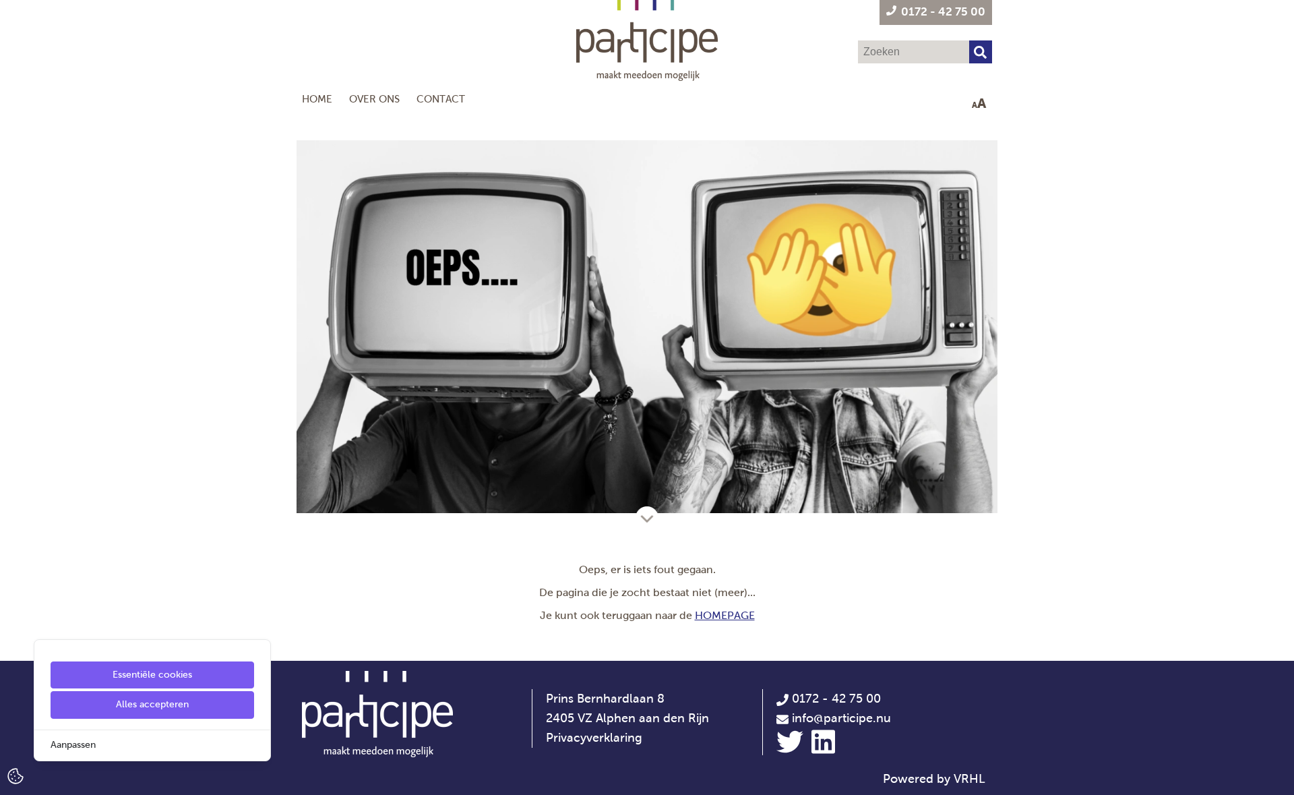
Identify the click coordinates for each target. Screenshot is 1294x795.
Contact (441, 99)
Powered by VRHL (934, 779)
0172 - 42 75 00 (835, 698)
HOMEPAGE (725, 615)
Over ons (374, 99)
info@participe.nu (841, 718)
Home (317, 99)
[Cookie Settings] (15, 775)
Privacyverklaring (594, 737)
